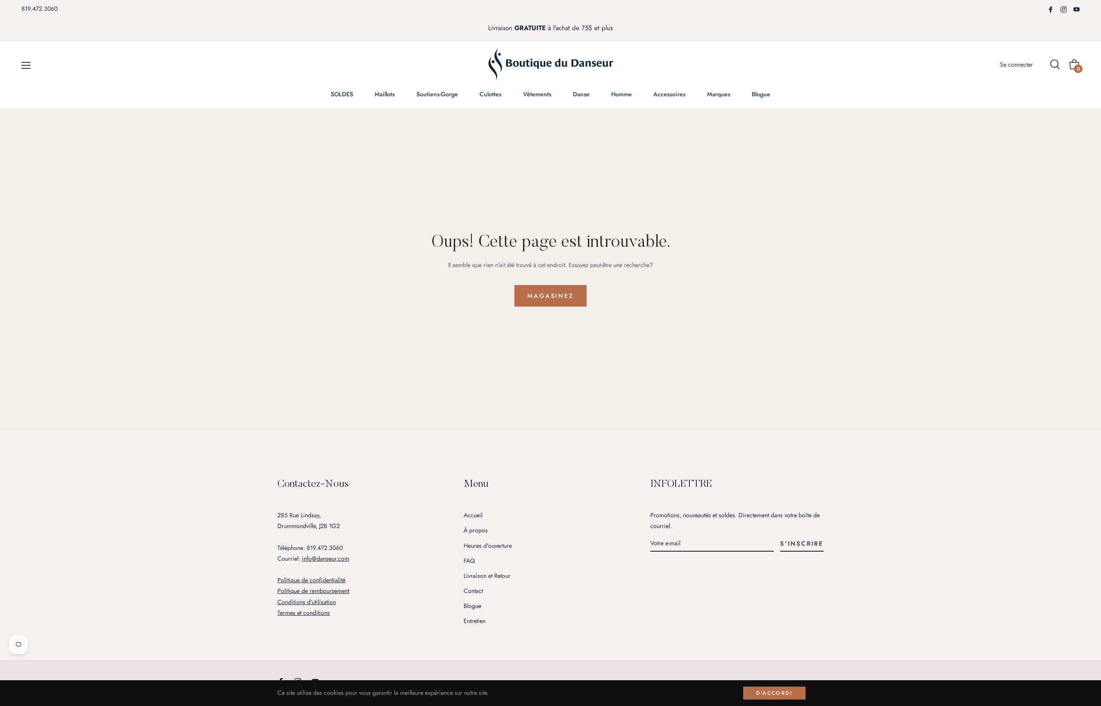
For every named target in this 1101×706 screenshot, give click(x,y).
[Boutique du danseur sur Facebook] (1051, 8)
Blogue (472, 606)
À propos (476, 530)
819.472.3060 (40, 8)
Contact (473, 590)
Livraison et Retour (487, 575)
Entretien (475, 621)
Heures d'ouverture (488, 545)
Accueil (473, 515)
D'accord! (774, 693)
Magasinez (550, 296)
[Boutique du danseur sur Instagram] (1064, 8)
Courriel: (313, 558)
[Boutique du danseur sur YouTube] (1076, 8)
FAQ (469, 560)
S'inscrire (802, 543)
